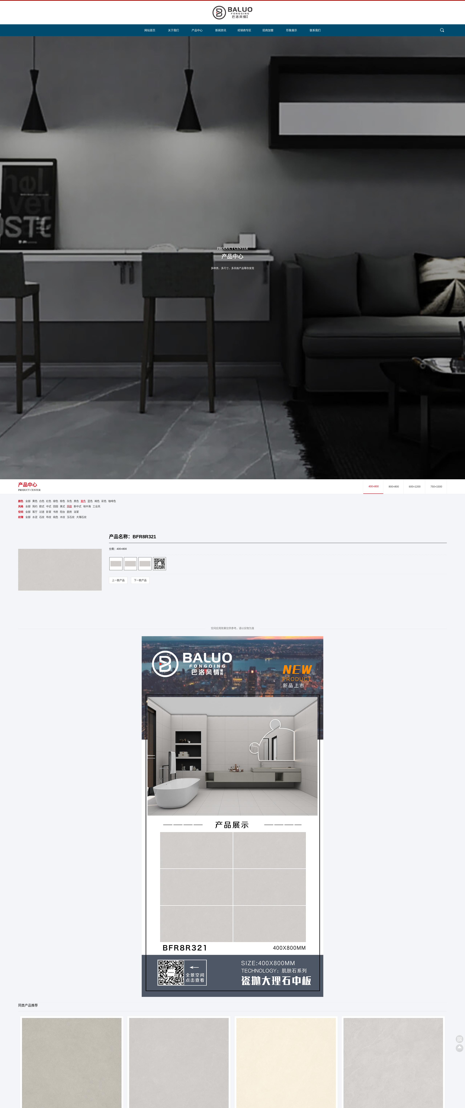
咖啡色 (112, 501)
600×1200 (414, 486)
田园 (55, 506)
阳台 (62, 511)
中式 (48, 506)
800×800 (394, 486)
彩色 (103, 501)
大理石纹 (81, 517)
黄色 (34, 501)
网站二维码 (459, 1039)
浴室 (76, 511)
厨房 (69, 511)
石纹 (41, 517)
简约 (34, 506)
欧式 (41, 506)
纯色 (55, 517)
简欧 (69, 506)
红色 (48, 501)
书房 (55, 511)
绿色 (55, 501)
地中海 (87, 506)
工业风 (96, 506)
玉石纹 (70, 517)
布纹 (48, 517)
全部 (28, 501)
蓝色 (90, 501)
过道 (41, 511)
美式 (62, 506)
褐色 (97, 501)
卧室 (48, 511)
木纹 (62, 517)
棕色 (62, 501)
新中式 (77, 506)
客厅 (34, 511)
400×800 (374, 486)
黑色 (76, 501)
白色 (41, 501)
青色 (83, 501)
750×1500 (436, 486)
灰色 (69, 501)
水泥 (34, 517)
